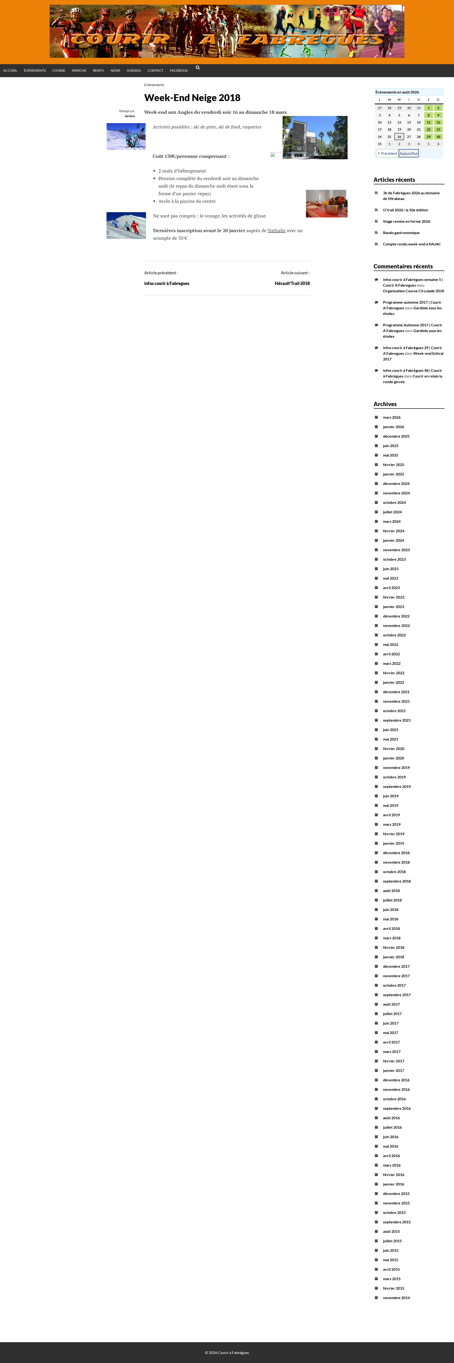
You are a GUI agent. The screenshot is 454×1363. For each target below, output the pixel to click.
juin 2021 (390, 729)
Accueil (10, 70)
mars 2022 (392, 663)
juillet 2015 (392, 1241)
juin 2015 (390, 1250)
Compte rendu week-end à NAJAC (412, 244)
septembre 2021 (397, 720)
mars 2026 (392, 417)
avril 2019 (391, 814)
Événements (35, 70)
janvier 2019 (393, 843)
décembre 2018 (396, 852)
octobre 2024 (394, 502)
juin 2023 (390, 568)
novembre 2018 (396, 862)
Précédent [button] (389, 153)
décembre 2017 (396, 966)
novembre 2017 (396, 975)
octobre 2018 (394, 871)
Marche (79, 70)
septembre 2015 (397, 1222)
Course (58, 70)
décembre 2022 (396, 616)
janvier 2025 (393, 474)
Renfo (98, 70)
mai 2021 (390, 739)
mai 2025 (390, 455)
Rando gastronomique (401, 232)
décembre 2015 (396, 1193)
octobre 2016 (394, 1099)
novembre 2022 (396, 625)
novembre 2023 (396, 549)
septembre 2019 (397, 786)
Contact (155, 70)
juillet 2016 (392, 1127)
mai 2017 (390, 1032)
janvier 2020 (393, 758)
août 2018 (391, 890)
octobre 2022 (394, 635)
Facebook (179, 70)
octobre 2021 (394, 710)
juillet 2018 (392, 900)
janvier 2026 (393, 426)
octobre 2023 (394, 559)
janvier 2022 (393, 682)
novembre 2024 (396, 493)
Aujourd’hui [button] (409, 153)
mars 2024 (392, 521)
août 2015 (391, 1231)
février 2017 (393, 1061)
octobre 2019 (394, 777)
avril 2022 (391, 654)
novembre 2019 (396, 767)
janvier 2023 (393, 606)
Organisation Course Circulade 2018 (413, 291)
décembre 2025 (396, 436)
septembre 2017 (397, 994)
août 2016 (391, 1117)
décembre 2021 (396, 691)
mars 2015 (392, 1278)
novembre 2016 (396, 1089)
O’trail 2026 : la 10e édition (405, 210)
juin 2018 (390, 909)
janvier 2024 (393, 540)
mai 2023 (390, 578)
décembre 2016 (396, 1080)
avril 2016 (391, 1155)
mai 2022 (390, 644)
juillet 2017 (392, 1013)
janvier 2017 (393, 1070)
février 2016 (393, 1174)
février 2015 (393, 1288)
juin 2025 (390, 445)
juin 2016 (390, 1136)
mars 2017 (392, 1051)
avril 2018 (391, 928)
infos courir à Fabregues (166, 283)
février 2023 (393, 597)
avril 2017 (391, 1042)
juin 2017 (390, 1023)
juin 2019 (390, 796)
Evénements (154, 84)
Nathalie (277, 230)
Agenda (134, 70)
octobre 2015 (394, 1212)
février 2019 (393, 833)
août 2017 (391, 1004)
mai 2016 (390, 1146)
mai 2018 (390, 919)
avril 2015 (391, 1269)
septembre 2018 (397, 881)
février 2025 (393, 464)
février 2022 (393, 672)
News (115, 70)
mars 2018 (392, 938)
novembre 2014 (396, 1297)
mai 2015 (390, 1259)
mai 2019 (390, 805)
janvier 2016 (393, 1184)
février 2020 (393, 748)
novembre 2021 (396, 701)
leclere (130, 116)
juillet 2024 (392, 512)
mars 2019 (392, 824)
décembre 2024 (396, 483)
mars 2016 (392, 1165)
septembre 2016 (397, 1108)
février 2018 (393, 947)
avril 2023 (391, 587)
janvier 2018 (393, 957)
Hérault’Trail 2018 (292, 283)
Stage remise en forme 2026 (406, 221)
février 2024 (393, 530)
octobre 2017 (394, 985)
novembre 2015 (396, 1203)
